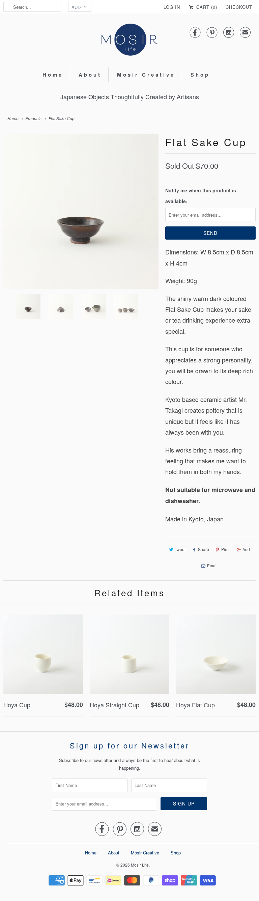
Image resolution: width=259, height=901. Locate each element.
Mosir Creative (146, 74)
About (90, 74)
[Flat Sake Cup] (81, 211)
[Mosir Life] (129, 40)
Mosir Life (140, 865)
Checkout (239, 7)
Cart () (206, 7)
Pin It (225, 549)
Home (52, 74)
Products (33, 118)
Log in (172, 7)
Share (203, 549)
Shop (200, 74)
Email (212, 565)
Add (246, 549)
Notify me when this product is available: (200, 195)
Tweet (180, 549)
